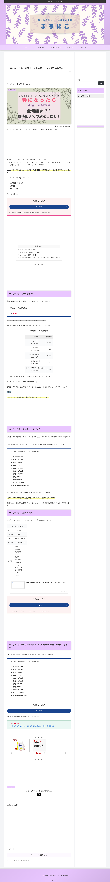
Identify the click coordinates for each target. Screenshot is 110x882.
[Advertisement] (39, 58)
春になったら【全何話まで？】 (29, 249)
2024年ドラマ (12, 787)
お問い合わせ (44, 875)
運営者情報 (53, 875)
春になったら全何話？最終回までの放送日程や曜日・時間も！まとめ (40, 257)
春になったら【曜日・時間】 (28, 255)
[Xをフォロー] (39, 794)
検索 (78, 80)
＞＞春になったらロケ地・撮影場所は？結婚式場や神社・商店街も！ (31, 726)
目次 (36, 246)
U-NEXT (39, 207)
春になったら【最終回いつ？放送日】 (31, 252)
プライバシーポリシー (63, 875)
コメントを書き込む (39, 855)
